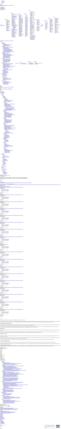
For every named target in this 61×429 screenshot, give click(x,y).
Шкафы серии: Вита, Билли (18, 184)
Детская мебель (18, 182)
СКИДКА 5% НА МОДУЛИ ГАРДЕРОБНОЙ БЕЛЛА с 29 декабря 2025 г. (9, 408)
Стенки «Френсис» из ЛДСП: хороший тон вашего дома (7, 412)
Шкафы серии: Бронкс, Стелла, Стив (4, 184)
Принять (58, 425)
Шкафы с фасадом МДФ (12, 184)
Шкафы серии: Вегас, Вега (37, 184)
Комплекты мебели (54, 184)
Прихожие (13, 182)
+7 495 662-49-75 (2, 7)
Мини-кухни (3, 182)
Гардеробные (6, 103)
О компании (4, 162)
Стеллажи (51, 184)
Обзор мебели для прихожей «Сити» (4, 411)
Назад (4, 95)
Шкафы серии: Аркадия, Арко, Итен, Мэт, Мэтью (28, 184)
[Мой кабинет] (0, 85)
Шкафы (5, 124)
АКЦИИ (1, 182)
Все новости (1, 407)
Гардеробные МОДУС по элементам (10, 107)
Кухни (5, 148)
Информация (1, 416)
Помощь (1, 419)
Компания (1, 413)
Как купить (4, 158)
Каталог (4, 96)
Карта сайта (1, 421)
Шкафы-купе (10, 182)
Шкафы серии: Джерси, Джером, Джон (45, 184)
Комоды (5, 143)
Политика (1, 415)
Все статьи (1, 410)
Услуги (4, 155)
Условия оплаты (2, 417)
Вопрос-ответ (2, 420)
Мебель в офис (26, 182)
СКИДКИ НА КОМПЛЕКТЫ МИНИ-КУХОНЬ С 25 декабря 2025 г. (8, 409)
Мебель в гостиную (22, 182)
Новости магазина (3, 405)
